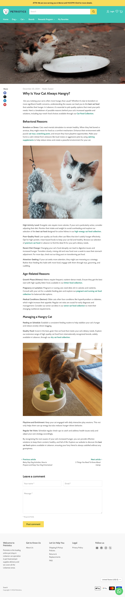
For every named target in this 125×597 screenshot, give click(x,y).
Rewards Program (45, 19)
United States (110, 579)
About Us (29, 548)
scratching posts (43, 134)
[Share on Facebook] (4, 92)
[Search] (93, 11)
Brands (31, 19)
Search (5, 587)
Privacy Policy (77, 548)
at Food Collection (85, 113)
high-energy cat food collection (88, 231)
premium (29, 243)
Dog (14, 19)
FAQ (51, 560)
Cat (22, 19)
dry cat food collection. (60, 337)
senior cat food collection (74, 306)
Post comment (33, 524)
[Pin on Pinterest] (4, 104)
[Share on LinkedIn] (4, 100)
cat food (36, 243)
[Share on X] (4, 96)
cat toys (32, 134)
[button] (111, 11)
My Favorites (63, 19)
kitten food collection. (73, 283)
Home (5, 19)
